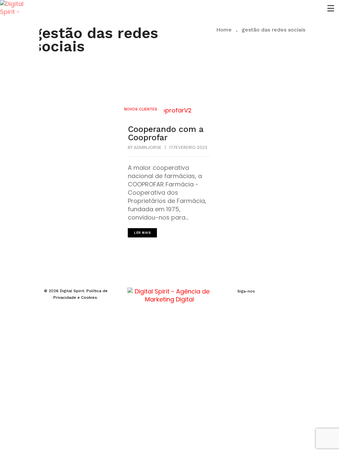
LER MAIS (142, 232)
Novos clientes (140, 109)
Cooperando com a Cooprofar (166, 133)
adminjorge (148, 147)
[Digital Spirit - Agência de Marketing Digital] (14, 8)
